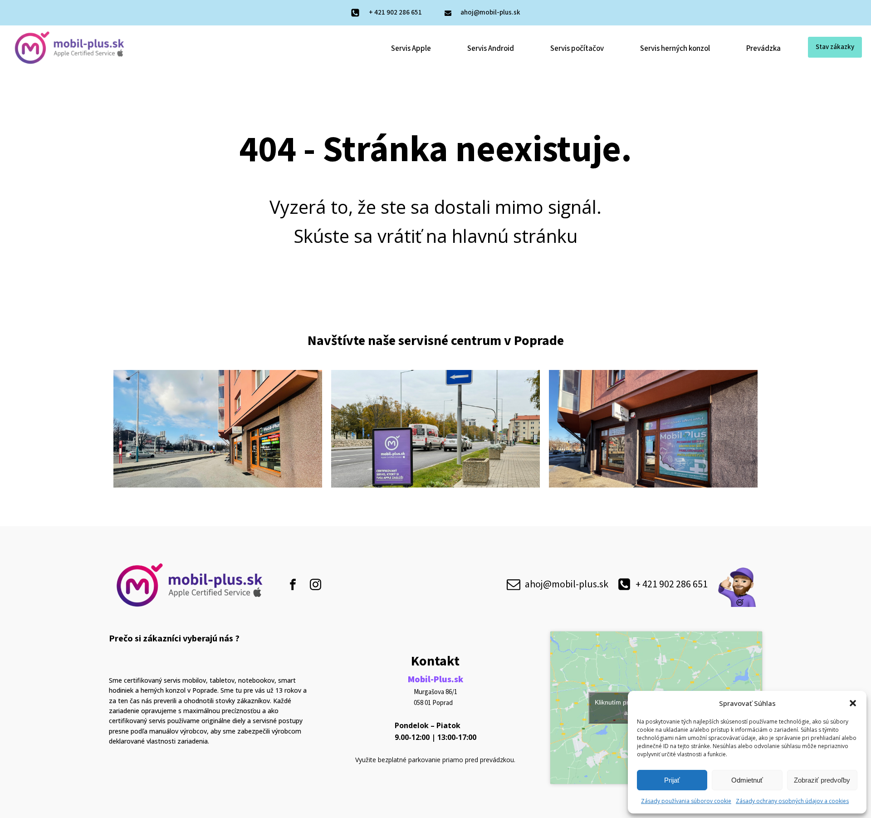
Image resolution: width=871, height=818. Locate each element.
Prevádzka (763, 48)
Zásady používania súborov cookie (686, 801)
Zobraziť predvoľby (822, 780)
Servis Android (490, 48)
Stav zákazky (835, 47)
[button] (852, 703)
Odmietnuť (747, 780)
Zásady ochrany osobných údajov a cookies (792, 801)
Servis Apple (411, 48)
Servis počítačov (577, 48)
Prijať (672, 780)
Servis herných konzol (675, 48)
